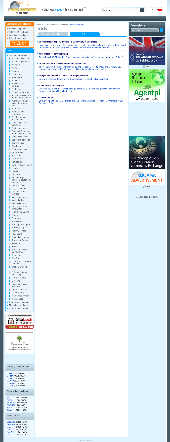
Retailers (16, 246)
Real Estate (17, 234)
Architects (16, 80)
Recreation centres (20, 237)
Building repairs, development (19, 118)
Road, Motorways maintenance (19, 251)
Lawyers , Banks (19, 185)
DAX (8, 429)
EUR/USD (10, 381)
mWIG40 (10, 408)
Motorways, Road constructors (19, 207)
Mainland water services (19, 192)
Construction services (21, 137)
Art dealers (16, 89)
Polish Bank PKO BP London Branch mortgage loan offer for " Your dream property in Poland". (81, 57)
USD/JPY (10, 386)
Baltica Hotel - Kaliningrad (51, 85)
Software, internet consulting (19, 273)
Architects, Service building (20, 85)
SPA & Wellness (19, 278)
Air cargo (16, 65)
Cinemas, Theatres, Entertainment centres (21, 132)
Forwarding (17, 162)
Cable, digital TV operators (19, 124)
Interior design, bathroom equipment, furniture (21, 179)
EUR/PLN (10, 373)
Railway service (19, 231)
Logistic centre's (19, 188)
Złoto (8, 434)
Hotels (15, 171)
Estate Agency (18, 152)
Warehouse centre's (21, 296)
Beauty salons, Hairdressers (18, 113)
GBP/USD (10, 383)
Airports (15, 71)
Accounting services (21, 58)
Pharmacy (16, 218)
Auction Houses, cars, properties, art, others (21, 96)
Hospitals (16, 168)
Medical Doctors (19, 203)
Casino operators (19, 128)
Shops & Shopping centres (20, 268)
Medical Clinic (18, 200)
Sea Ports (16, 258)
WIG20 (9, 400)
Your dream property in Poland (53, 54)
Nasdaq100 (10, 424)
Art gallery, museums (21, 92)
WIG (8, 398)
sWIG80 (9, 410)
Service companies (17, 29)
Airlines (15, 68)
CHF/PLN (10, 376)
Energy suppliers (19, 149)
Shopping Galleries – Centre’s (21, 262)
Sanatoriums (17, 255)
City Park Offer (46, 97)
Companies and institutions (57, 24)
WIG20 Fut (10, 403)
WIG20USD (11, 405)
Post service (17, 221)
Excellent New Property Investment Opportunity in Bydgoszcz (68, 42)
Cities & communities (18, 38)
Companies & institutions (53, 34)
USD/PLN (10, 378)
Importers (16, 174)
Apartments (17, 74)
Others (15, 215)
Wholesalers (17, 299)
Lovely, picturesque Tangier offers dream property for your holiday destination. (74, 79)
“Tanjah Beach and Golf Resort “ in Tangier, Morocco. (64, 76)
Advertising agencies (21, 62)
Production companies (19, 32)
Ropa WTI (10, 432)
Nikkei (9, 427)
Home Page (41, 24)
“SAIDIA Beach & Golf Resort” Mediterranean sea (62, 64)
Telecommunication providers (20, 285)
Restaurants (17, 243)
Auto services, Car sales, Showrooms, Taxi (20, 103)
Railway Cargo (18, 228)
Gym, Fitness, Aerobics (22, 165)
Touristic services (19, 289)
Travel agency (18, 293)
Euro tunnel (17, 155)
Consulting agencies (21, 140)
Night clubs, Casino (20, 212)
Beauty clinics (18, 108)
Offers (84, 34)
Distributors (17, 146)
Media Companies (20, 197)
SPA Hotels (17, 281)
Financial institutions (18, 35)
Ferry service (17, 159)
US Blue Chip (11, 422)
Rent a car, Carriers (20, 240)
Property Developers (21, 224)
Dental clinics (18, 143)
